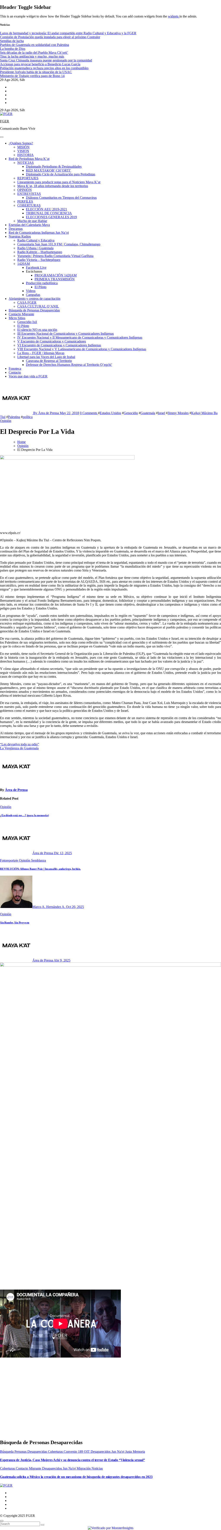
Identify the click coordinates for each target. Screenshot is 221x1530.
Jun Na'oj (118, 1451)
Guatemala (147, 413)
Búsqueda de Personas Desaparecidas (34, 310)
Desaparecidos (101, 1451)
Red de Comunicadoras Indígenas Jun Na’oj (39, 232)
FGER (4, 121)
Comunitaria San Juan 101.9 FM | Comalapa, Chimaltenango (58, 244)
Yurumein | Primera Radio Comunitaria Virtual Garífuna (55, 256)
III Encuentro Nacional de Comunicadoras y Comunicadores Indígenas (65, 333)
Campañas (33, 295)
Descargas (16, 229)
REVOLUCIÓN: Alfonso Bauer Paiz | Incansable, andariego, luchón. (40, 868)
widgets (173, 16)
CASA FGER (26, 302)
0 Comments (89, 413)
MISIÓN (23, 147)
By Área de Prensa (46, 413)
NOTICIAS (25, 162)
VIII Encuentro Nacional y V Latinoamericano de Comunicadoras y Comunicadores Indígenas (81, 349)
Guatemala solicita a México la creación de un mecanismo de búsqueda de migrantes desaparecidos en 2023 (76, 1477)
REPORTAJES (27, 178)
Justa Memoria (135, 1451)
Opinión (5, 421)
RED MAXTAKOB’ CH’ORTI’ (48, 170)
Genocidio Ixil (27, 322)
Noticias (97, 1468)
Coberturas (56, 1451)
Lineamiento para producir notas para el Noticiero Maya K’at (58, 182)
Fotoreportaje (9, 860)
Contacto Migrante (21, 314)
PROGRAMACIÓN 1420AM (56, 275)
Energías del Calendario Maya (29, 225)
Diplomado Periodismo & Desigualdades (54, 166)
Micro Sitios (17, 318)
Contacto (15, 372)
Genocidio (131, 413)
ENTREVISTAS (29, 194)
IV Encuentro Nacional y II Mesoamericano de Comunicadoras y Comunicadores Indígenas (79, 337)
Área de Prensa (16, 790)
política (28, 417)
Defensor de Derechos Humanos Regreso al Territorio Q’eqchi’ (69, 364)
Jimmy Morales (178, 413)
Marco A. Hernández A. (49, 907)
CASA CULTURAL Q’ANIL (38, 306)
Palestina (14, 417)
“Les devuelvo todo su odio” (19, 744)
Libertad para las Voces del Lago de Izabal (46, 357)
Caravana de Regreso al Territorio (49, 361)
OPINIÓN (24, 190)
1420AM (23, 263)
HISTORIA (25, 155)
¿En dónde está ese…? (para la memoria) (24, 815)
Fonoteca (15, 368)
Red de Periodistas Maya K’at (29, 159)
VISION (23, 151)
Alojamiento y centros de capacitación (34, 298)
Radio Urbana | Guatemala (35, 248)
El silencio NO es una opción (37, 330)
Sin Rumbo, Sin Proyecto (14, 922)
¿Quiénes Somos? (21, 143)
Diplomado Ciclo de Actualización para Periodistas (60, 174)
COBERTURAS (29, 205)
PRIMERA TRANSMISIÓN (55, 279)
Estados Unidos (110, 413)
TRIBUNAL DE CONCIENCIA (49, 213)
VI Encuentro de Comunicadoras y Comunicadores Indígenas (59, 345)
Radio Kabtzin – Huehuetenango (39, 252)
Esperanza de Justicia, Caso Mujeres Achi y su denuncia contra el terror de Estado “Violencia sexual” (72, 1460)
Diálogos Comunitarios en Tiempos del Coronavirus (61, 197)
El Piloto (40, 287)
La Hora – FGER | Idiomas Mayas (40, 353)
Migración (84, 1468)
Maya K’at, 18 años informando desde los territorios (52, 186)
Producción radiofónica (42, 283)
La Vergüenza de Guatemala (19, 748)
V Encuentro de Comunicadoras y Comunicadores (51, 341)
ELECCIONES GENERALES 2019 (51, 217)
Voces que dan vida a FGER (28, 376)
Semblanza (38, 860)
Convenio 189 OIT (77, 1451)
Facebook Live (36, 267)
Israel (161, 413)
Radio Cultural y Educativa (35, 240)
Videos (30, 291)
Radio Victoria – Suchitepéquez (38, 260)
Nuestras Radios (20, 236)
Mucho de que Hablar (32, 221)
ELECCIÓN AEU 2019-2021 (46, 209)
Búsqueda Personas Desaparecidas (24, 1451)
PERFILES (25, 201)
